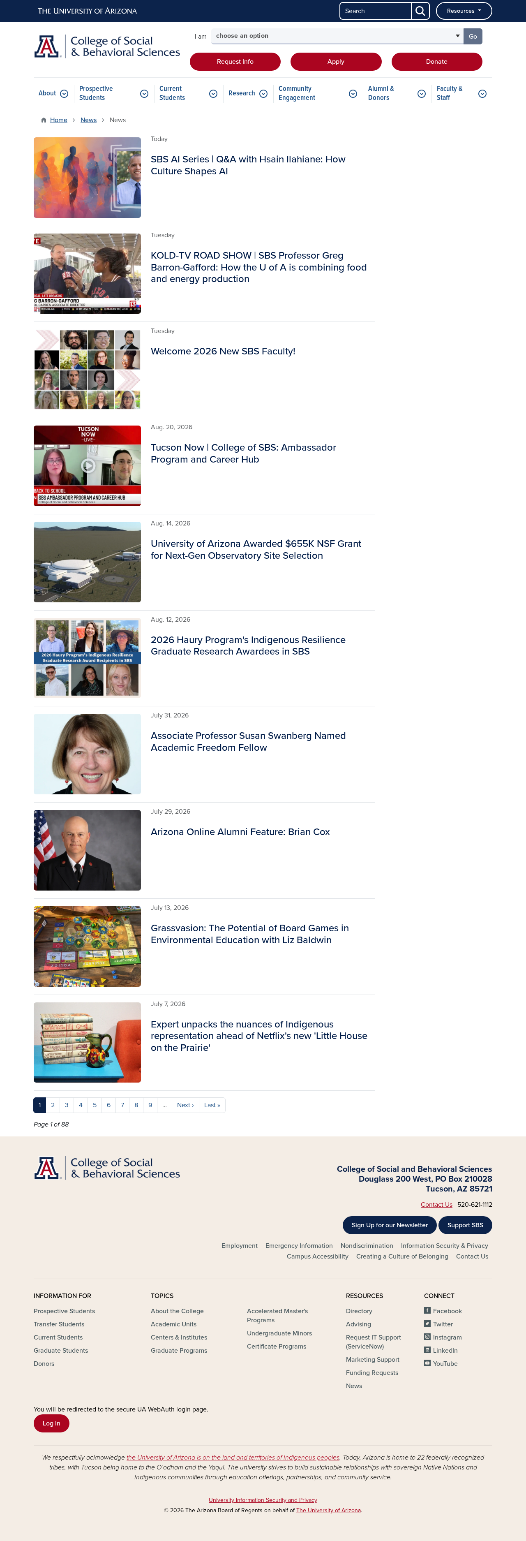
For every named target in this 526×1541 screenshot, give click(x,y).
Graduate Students (61, 1351)
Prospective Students (96, 93)
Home (58, 120)
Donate (437, 62)
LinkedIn (445, 1351)
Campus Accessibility (317, 1256)
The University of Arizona (328, 1510)
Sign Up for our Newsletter (390, 1225)
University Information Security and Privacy (263, 1500)
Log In (51, 1423)
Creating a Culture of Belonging (402, 1256)
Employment (239, 1246)
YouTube (445, 1364)
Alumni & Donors (381, 93)
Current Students (172, 93)
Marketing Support (372, 1360)
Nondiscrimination (367, 1246)
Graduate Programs (179, 1351)
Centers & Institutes (179, 1337)
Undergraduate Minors (279, 1333)
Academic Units (173, 1324)
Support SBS (465, 1225)
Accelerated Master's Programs (277, 1315)
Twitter (443, 1324)
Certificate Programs (276, 1346)
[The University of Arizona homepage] (88, 11)
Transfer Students (59, 1324)
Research (241, 93)
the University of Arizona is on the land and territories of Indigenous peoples (233, 1457)
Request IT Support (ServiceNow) (373, 1342)
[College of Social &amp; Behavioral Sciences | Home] (107, 46)
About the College (177, 1311)
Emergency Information (299, 1246)
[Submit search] (421, 11)
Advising (358, 1324)
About (47, 93)
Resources (461, 10)
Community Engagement (297, 93)
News (89, 120)
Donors (44, 1364)
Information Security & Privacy (444, 1246)
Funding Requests (372, 1373)
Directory (359, 1311)
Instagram (447, 1337)
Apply (336, 62)
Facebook (447, 1311)
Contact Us (436, 1205)
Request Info (235, 62)
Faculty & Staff (450, 93)
